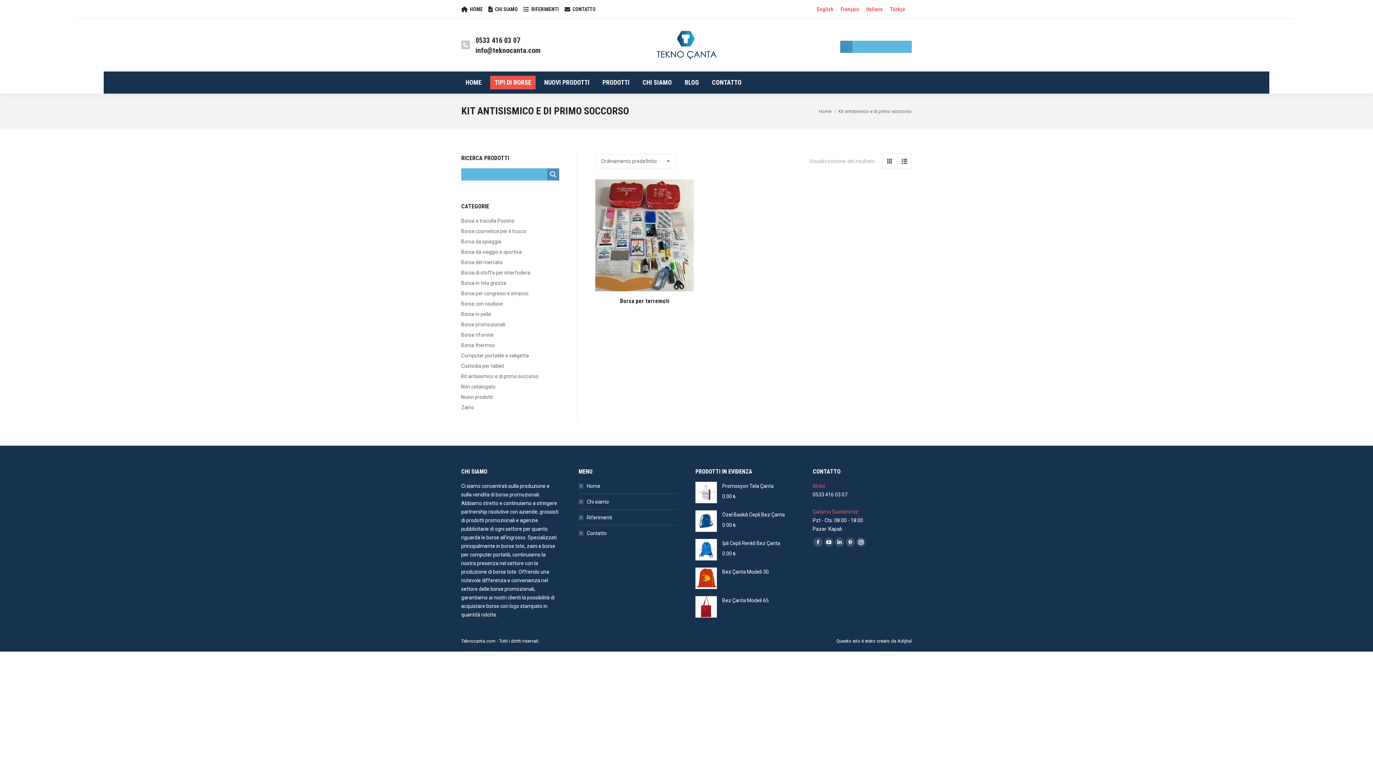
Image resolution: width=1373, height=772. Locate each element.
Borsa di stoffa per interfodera (495, 273)
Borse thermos (478, 345)
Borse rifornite (477, 335)
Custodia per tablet (482, 366)
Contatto (597, 533)
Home (593, 486)
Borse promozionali (483, 324)
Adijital (904, 641)
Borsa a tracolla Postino (488, 221)
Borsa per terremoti (644, 301)
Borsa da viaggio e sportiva (491, 252)
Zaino (467, 407)
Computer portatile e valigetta (495, 355)
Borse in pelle (476, 314)
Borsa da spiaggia (481, 241)
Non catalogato (478, 387)
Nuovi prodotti (477, 397)
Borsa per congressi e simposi (494, 293)
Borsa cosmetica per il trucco (493, 231)
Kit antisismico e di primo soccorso (499, 376)
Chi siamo (598, 502)
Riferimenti (599, 517)
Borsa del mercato (482, 262)
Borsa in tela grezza (483, 283)
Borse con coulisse (482, 304)
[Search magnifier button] (846, 47)
